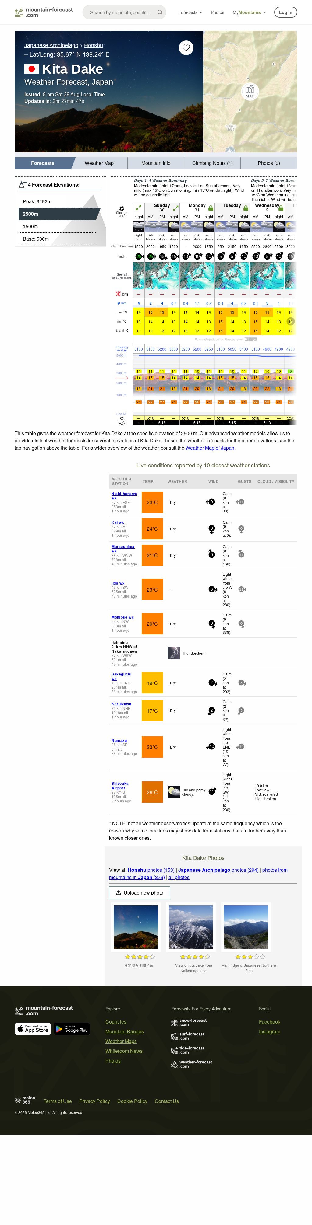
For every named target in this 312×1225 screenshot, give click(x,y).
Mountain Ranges (124, 1031)
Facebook (269, 1021)
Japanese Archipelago (51, 45)
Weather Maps (121, 1041)
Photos (217, 12)
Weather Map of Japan (210, 447)
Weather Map (99, 162)
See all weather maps (122, 276)
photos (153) (151, 869)
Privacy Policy (94, 1101)
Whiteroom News (124, 1050)
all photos (179, 877)
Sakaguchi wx (121, 676)
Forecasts (187, 12)
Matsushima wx (123, 548)
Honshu (93, 45)
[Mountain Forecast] (44, 12)
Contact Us (167, 1101)
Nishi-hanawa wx (124, 496)
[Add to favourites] (186, 47)
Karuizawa (121, 704)
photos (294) (218, 869)
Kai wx (118, 522)
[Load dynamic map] (250, 91)
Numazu (119, 740)
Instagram (269, 1031)
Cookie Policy (132, 1101)
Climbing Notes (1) (212, 162)
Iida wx (118, 583)
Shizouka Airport (120, 785)
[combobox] (124, 12)
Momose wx (123, 617)
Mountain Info (156, 162)
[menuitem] (43, 163)
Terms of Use (58, 1101)
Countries (115, 1021)
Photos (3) (269, 162)
